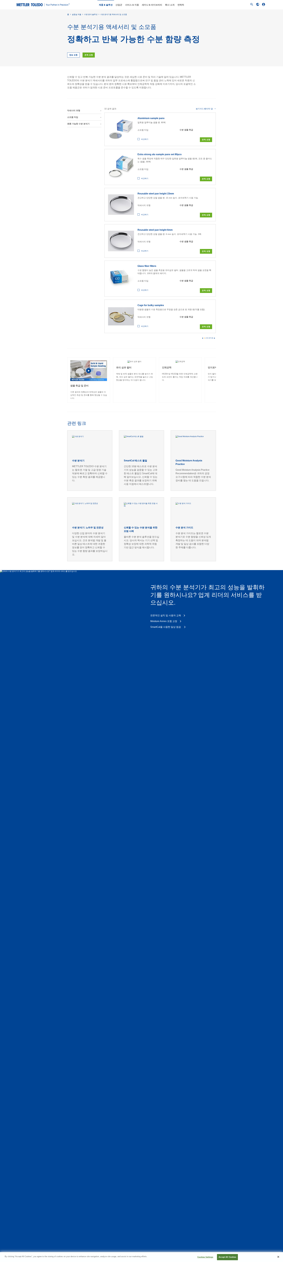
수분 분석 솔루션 (90, 14)
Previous (67, 379)
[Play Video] (88, 370)
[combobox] (206, 108)
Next (216, 379)
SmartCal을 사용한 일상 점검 (165, 627)
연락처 (180, 5)
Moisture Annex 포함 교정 (163, 621)
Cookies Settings (205, 1257)
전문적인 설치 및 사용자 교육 (165, 615)
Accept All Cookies (227, 1257)
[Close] (278, 1257)
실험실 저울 (76, 14)
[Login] (263, 4)
